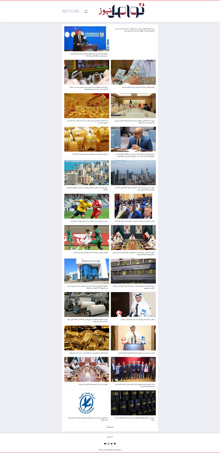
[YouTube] (105, 443)
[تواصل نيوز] (124, 11)
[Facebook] (114, 443)
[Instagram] (108, 443)
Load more (110, 427)
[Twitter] (111, 443)
